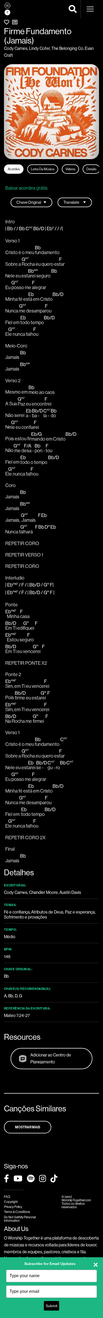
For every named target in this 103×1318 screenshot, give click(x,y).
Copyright (11, 1202)
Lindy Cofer (39, 48)
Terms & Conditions (17, 1212)
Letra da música (42, 169)
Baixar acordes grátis (26, 188)
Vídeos (70, 169)
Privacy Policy (13, 1207)
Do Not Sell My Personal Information (20, 1219)
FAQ (7, 1197)
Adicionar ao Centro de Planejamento (50, 1058)
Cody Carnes (15, 48)
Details (91, 169)
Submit (51, 1306)
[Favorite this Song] (6, 22)
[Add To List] (14, 22)
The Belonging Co (67, 48)
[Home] (7, 9)
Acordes (14, 169)
